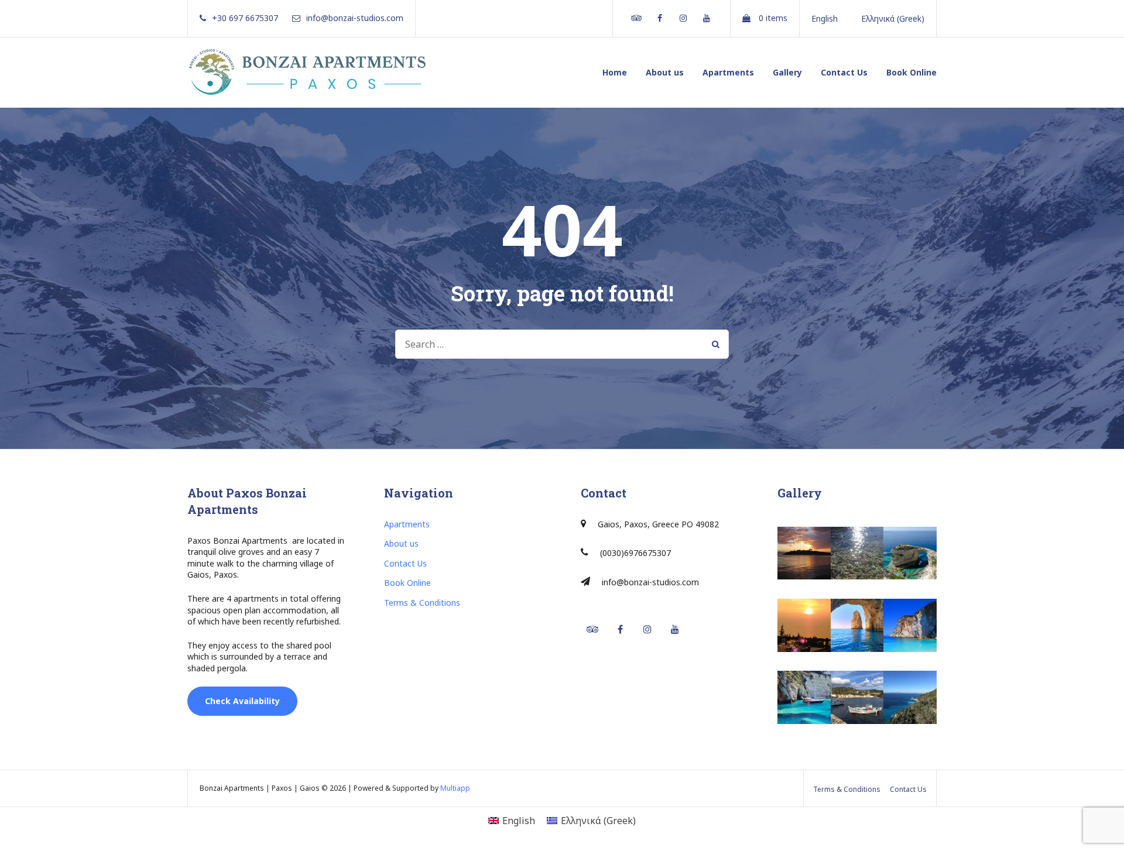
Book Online (911, 72)
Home (614, 72)
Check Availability (242, 700)
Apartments (728, 72)
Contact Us (844, 72)
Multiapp (455, 788)
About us (665, 72)
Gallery (787, 72)
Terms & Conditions (422, 602)
